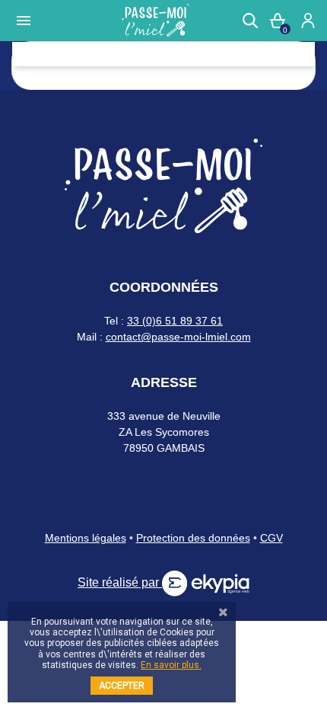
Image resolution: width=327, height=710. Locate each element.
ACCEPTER (121, 685)
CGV (271, 538)
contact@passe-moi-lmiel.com (178, 337)
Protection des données (193, 538)
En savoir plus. (171, 665)
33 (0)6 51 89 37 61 (175, 321)
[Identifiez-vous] (308, 20)
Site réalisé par (120, 582)
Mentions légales (85, 538)
